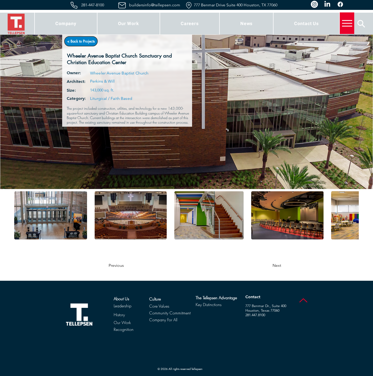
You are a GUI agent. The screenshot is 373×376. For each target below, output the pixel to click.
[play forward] (352, 215)
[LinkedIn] (327, 4)
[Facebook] (340, 4)
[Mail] (121, 5)
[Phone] (74, 5)
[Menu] (347, 23)
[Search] (361, 23)
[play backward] (20, 215)
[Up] (303, 300)
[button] (66, 23)
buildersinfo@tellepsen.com (154, 5)
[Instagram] (314, 4)
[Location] (189, 5)
